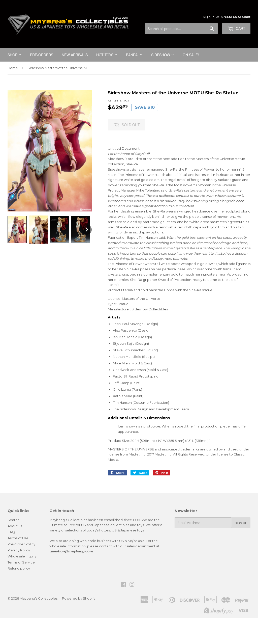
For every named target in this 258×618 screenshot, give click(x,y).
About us (15, 526)
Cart (240, 28)
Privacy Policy (19, 550)
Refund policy (19, 568)
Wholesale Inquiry (22, 556)
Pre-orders (41, 54)
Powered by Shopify (78, 598)
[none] (17, 230)
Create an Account (235, 17)
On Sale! (191, 54)
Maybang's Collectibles (38, 598)
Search (13, 520)
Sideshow (161, 54)
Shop (13, 54)
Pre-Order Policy (21, 544)
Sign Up (241, 523)
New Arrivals (75, 54)
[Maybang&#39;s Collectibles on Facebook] (123, 585)
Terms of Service (21, 562)
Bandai (133, 54)
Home (13, 68)
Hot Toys (105, 54)
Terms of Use (18, 538)
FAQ (11, 532)
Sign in (208, 17)
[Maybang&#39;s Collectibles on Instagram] (132, 585)
